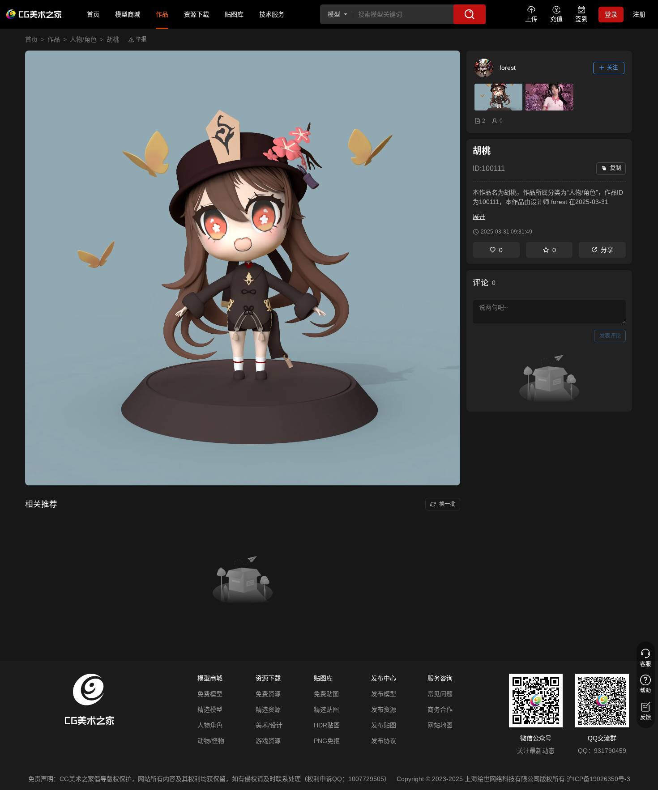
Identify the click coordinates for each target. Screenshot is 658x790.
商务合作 (440, 709)
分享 (607, 249)
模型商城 (127, 14)
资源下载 (196, 14)
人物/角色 (83, 39)
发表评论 (610, 336)
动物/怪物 (210, 740)
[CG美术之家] (34, 14)
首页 (93, 14)
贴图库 (234, 14)
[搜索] (469, 14)
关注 (612, 67)
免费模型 (209, 693)
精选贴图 (326, 709)
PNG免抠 (327, 740)
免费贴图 (326, 693)
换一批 (447, 504)
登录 (611, 14)
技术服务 (271, 14)
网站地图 (440, 725)
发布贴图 (383, 725)
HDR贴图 (327, 725)
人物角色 (209, 725)
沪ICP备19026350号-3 (598, 778)
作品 (162, 14)
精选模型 (209, 709)
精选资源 (268, 709)
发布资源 (383, 709)
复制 (615, 168)
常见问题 (440, 693)
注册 (639, 14)
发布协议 (383, 740)
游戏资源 (268, 740)
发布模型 (383, 693)
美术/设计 (269, 725)
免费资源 (268, 693)
